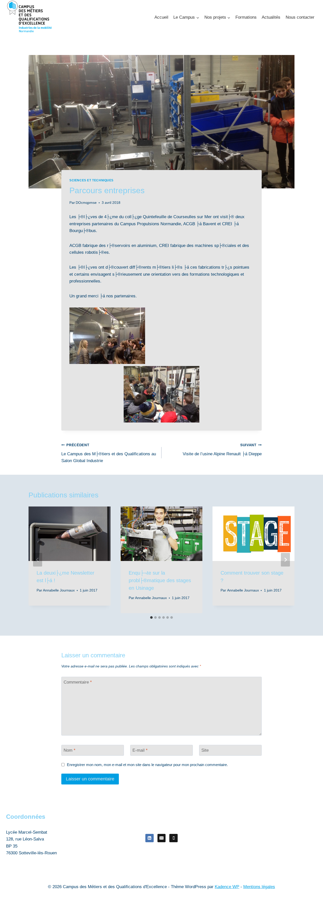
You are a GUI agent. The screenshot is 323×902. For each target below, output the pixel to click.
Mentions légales (259, 886)
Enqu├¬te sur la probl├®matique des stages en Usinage (160, 580)
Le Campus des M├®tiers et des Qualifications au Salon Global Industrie (108, 453)
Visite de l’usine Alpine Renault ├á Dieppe (222, 449)
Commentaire (78, 682)
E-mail (140, 750)
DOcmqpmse (86, 203)
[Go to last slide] (37, 560)
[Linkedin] (149, 838)
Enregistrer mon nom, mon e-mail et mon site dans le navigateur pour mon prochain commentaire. (147, 765)
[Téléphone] (173, 838)
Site (205, 750)
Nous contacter (300, 17)
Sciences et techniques (91, 180)
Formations (246, 17)
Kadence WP (227, 886)
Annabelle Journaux (59, 590)
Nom (69, 750)
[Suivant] (285, 560)
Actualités (271, 17)
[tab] (151, 617)
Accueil (161, 17)
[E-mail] (161, 838)
